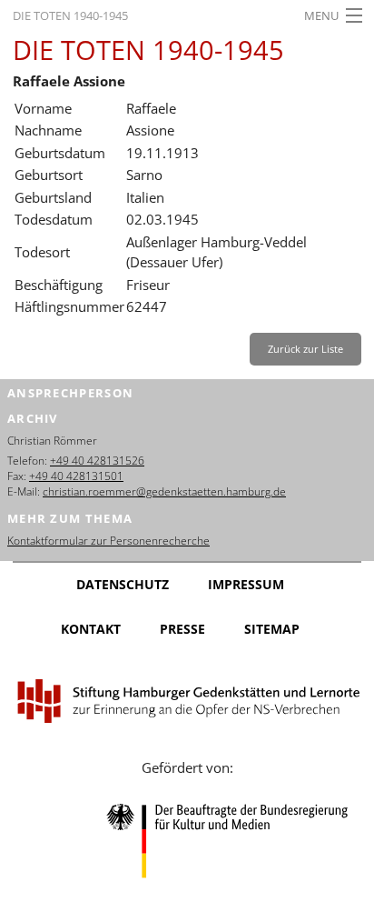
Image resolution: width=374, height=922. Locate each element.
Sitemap (272, 628)
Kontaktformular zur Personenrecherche (108, 540)
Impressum (246, 584)
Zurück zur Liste (305, 349)
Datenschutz (122, 584)
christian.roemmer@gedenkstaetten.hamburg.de (164, 491)
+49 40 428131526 (97, 460)
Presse (182, 628)
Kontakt (91, 628)
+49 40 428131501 (76, 476)
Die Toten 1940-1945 (70, 15)
